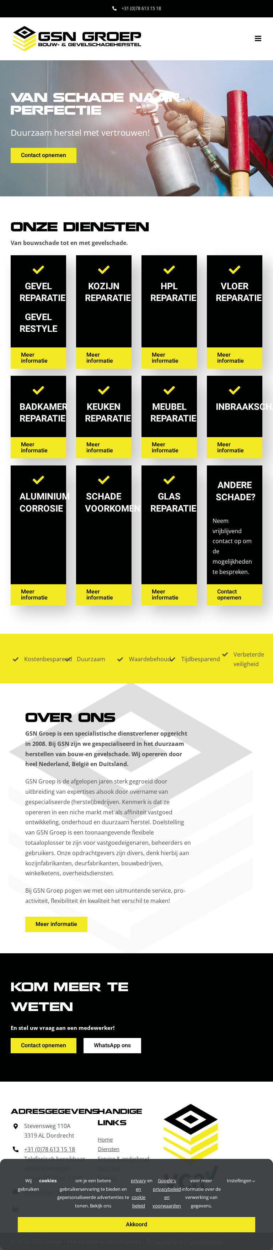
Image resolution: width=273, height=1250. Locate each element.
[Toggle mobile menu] (258, 38)
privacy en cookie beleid (138, 1193)
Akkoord (136, 1224)
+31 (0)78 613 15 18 (49, 1149)
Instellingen (239, 1180)
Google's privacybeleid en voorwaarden (166, 1193)
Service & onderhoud (123, 1158)
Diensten (108, 1149)
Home (105, 1139)
